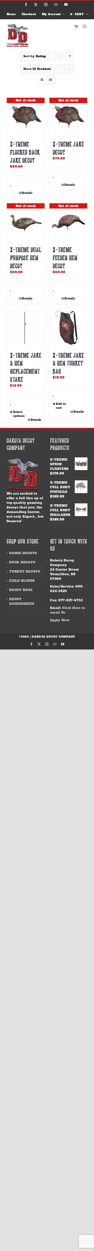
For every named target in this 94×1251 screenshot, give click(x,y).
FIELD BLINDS (22, 581)
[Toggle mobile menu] (85, 26)
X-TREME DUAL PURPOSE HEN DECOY (25, 257)
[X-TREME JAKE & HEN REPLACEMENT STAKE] (26, 328)
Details (27, 193)
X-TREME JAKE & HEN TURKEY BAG (68, 363)
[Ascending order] (69, 56)
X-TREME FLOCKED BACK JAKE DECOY (25, 152)
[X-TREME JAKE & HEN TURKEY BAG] (68, 328)
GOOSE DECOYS (23, 553)
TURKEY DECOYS (24, 571)
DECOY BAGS (21, 590)
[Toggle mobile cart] (76, 26)
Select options (18, 414)
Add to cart (61, 406)
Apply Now (60, 620)
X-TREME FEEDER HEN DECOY (65, 257)
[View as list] (50, 80)
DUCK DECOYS (22, 562)
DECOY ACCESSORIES (21, 601)
